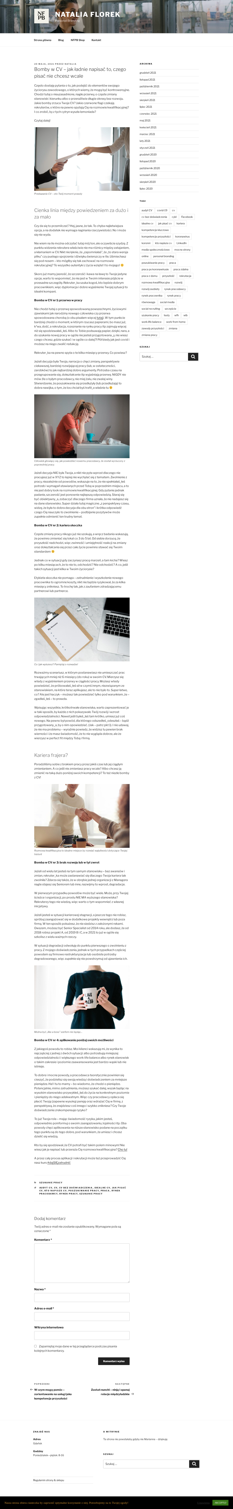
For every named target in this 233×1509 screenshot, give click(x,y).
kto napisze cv (55, 1190)
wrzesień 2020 (148, 174)
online (145, 256)
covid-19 (162, 210)
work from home (175, 321)
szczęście (170, 308)
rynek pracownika (152, 295)
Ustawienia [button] (203, 1502)
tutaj (100, 317)
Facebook (187, 216)
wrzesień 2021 (148, 93)
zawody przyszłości (153, 328)
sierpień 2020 (148, 181)
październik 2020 (150, 168)
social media (167, 302)
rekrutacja (185, 275)
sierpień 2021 (147, 100)
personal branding (163, 256)
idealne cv (102, 1187)
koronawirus (182, 236)
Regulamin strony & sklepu (48, 1480)
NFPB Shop (78, 40)
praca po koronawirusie (155, 269)
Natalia (71, 64)
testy (167, 315)
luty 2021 (145, 140)
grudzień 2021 (148, 72)
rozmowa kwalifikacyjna (156, 282)
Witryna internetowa (49, 1327)
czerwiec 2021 (148, 113)
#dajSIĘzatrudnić (59, 1162)
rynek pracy (68, 1193)
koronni (146, 243)
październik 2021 (149, 86)
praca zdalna (180, 269)
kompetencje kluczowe (155, 229)
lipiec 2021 (146, 106)
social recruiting (151, 308)
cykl (174, 216)
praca (105, 1190)
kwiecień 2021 (148, 127)
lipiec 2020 (146, 188)
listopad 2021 (147, 79)
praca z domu (149, 275)
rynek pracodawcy (175, 289)
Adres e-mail (44, 1308)
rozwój (178, 282)
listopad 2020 (148, 161)
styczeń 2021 (147, 147)
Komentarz (43, 1239)
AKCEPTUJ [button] (220, 1502)
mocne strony (182, 249)
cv (56, 1187)
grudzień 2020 (148, 154)
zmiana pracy (149, 334)
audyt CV (45, 1187)
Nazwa (40, 1289)
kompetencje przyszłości (156, 236)
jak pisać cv (165, 223)
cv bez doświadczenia (76, 1187)
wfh (176, 315)
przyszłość (168, 275)
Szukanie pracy (51, 1182)
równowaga (148, 302)
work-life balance (151, 321)
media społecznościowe (156, 249)
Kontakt (96, 40)
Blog (61, 40)
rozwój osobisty (150, 289)
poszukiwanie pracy (83, 1190)
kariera (181, 223)
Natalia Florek (88, 14)
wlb (185, 315)
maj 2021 (145, 120)
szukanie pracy (91, 1193)
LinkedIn (182, 243)
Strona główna (42, 40)
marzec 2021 (147, 134)
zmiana (173, 328)
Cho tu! (122, 1149)
